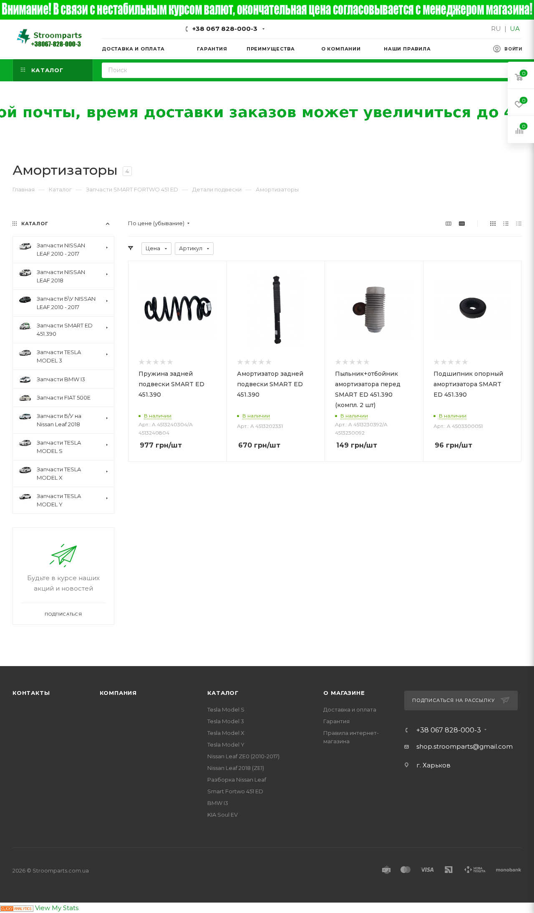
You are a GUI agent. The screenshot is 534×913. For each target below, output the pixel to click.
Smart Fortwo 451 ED (235, 791)
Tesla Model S (225, 709)
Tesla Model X (225, 732)
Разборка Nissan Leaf (236, 779)
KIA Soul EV (222, 814)
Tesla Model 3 (225, 721)
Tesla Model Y (225, 744)
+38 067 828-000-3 (224, 29)
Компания (118, 692)
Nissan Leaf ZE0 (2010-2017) (243, 756)
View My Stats (56, 908)
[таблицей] (518, 223)
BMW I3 (217, 803)
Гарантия (336, 721)
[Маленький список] (448, 223)
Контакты (31, 692)
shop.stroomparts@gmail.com (464, 746)
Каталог (223, 692)
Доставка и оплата (349, 709)
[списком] (505, 223)
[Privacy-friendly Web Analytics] (16, 908)
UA (515, 29)
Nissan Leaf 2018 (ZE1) (235, 768)
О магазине (344, 692)
